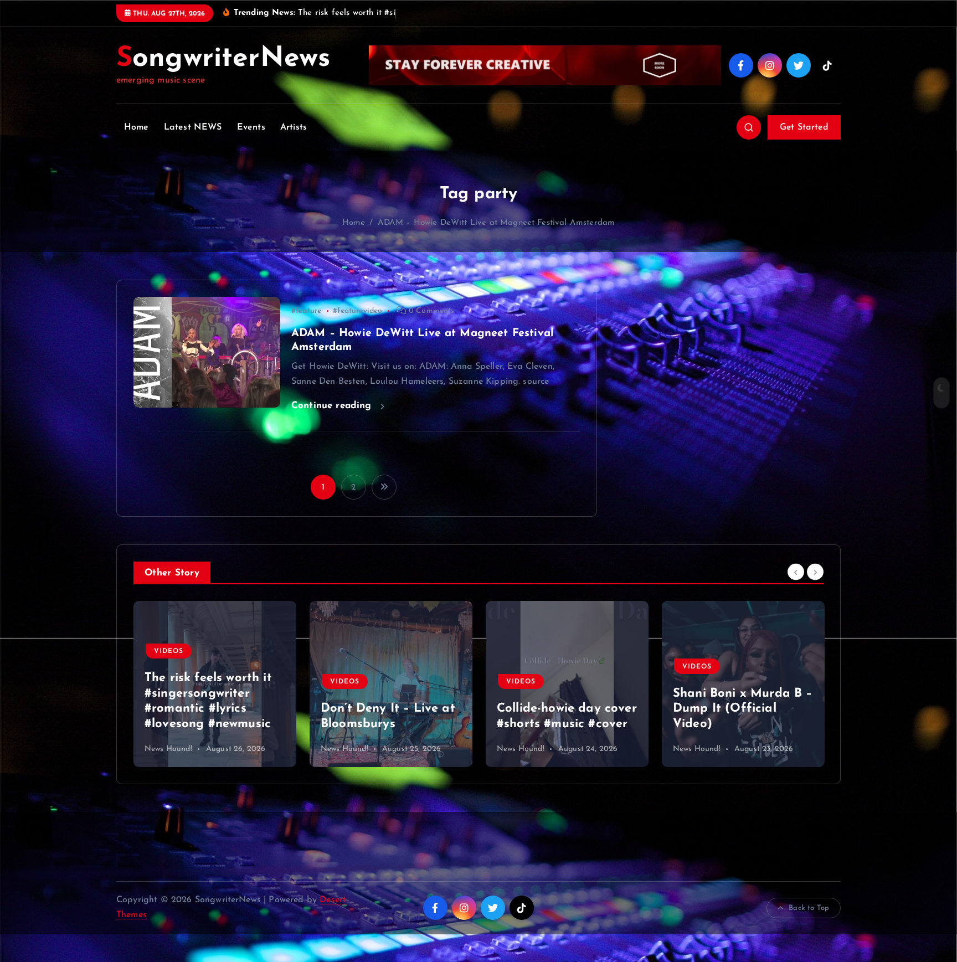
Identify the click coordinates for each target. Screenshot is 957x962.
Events (251, 127)
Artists (293, 127)
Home (136, 127)
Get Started (804, 127)
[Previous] (796, 571)
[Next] (815, 571)
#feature (306, 311)
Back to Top (809, 908)
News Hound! (168, 749)
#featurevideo (357, 311)
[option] (214, 684)
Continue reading (333, 405)
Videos (168, 681)
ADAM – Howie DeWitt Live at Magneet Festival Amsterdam (496, 223)
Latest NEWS (193, 127)
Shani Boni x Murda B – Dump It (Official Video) (566, 708)
